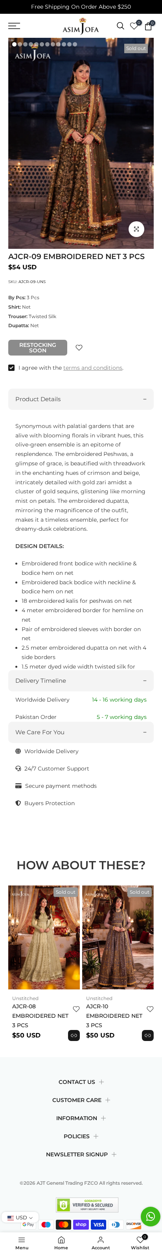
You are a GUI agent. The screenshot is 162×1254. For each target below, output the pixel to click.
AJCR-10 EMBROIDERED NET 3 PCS (114, 1016)
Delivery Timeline (40, 680)
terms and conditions (92, 367)
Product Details (38, 399)
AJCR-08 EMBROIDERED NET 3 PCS (40, 1016)
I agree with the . (70, 367)
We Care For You (39, 732)
